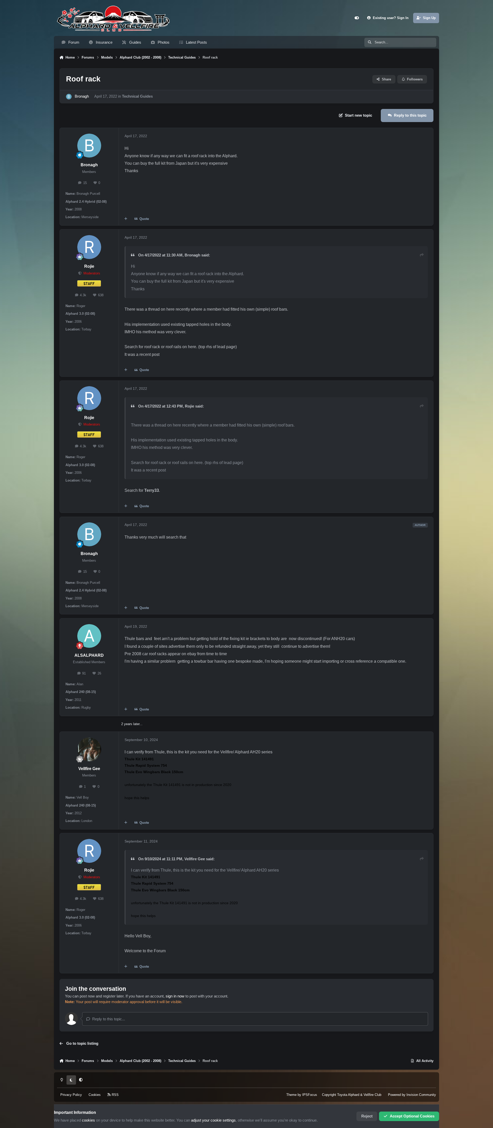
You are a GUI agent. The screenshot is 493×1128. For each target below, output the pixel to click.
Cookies (95, 1095)
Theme (291, 1095)
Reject (367, 1116)
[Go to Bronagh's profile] (69, 96)
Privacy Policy (71, 1095)
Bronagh (82, 96)
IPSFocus (309, 1095)
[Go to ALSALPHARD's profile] (89, 636)
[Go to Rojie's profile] (89, 247)
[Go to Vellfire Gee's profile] (89, 749)
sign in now (175, 996)
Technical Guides (137, 96)
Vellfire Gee (89, 768)
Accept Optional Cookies (412, 1116)
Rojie (89, 266)
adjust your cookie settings (213, 1120)
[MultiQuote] (126, 219)
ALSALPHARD (89, 655)
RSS (115, 1095)
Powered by (412, 1095)
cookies (88, 1120)
